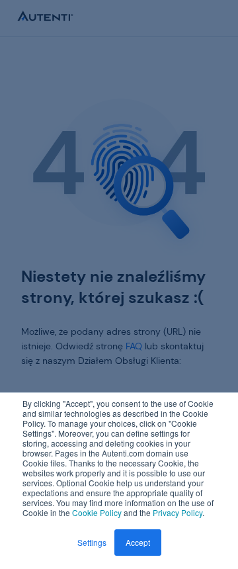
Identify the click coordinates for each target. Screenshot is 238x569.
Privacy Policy (177, 512)
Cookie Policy (97, 512)
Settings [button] (91, 542)
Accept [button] (138, 542)
